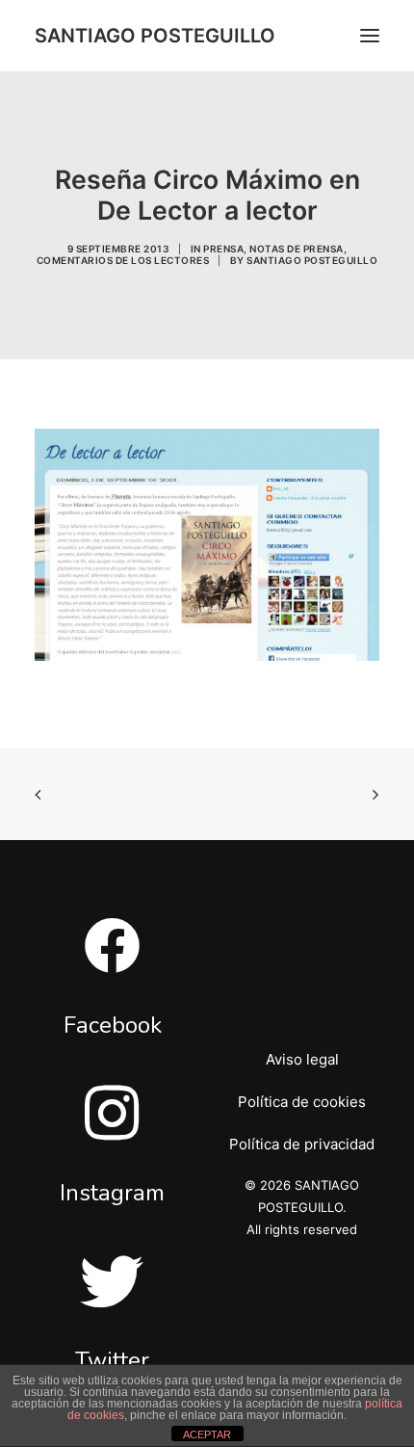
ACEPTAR (207, 1434)
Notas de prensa (296, 248)
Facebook (113, 1025)
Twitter (112, 1360)
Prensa (223, 248)
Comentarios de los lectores (123, 260)
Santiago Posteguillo (311, 260)
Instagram (112, 1192)
